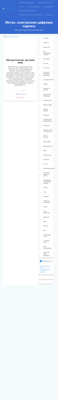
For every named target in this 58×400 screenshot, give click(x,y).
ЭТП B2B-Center (46, 241)
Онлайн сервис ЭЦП (45, 2)
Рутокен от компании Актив (46, 174)
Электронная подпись (27, 2)
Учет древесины (46, 211)
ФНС (44, 221)
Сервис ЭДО (50, 15)
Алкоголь (46, 42)
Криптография (47, 104)
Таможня (46, 196)
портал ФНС (47, 141)
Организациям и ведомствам (47, 120)
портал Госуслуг (45, 136)
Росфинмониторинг (49, 168)
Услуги (21, 6)
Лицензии (46, 115)
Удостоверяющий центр (27, 10)
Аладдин (45, 38)
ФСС (44, 230)
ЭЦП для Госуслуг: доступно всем (20, 61)
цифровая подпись (21, 94)
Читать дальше (20, 97)
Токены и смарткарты (46, 201)
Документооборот (48, 79)
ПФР (44, 150)
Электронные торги (47, 235)
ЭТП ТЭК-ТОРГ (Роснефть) (46, 254)
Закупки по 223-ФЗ (46, 89)
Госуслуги (46, 68)
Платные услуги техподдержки (48, 130)
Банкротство (47, 47)
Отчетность (46, 125)
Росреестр (46, 159)
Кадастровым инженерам (47, 95)
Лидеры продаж (45, 109)
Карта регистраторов (45, 269)
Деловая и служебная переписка (46, 73)
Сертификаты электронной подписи (47, 181)
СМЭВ (45, 187)
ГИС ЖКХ (46, 59)
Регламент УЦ (43, 270)
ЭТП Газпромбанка (47, 247)
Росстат (45, 164)
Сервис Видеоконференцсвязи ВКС (31, 15)
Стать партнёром (34, 6)
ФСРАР (45, 226)
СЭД (44, 192)
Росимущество (47, 155)
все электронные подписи (47, 53)
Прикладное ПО (48, 146)
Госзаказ (45, 63)
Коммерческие (47, 100)
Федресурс (46, 217)
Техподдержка (48, 6)
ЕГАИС (45, 84)
